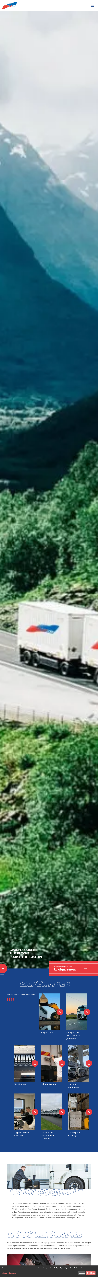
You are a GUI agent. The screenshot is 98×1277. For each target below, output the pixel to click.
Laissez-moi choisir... (9, 1273)
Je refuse (82, 1273)
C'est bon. (91, 1273)
